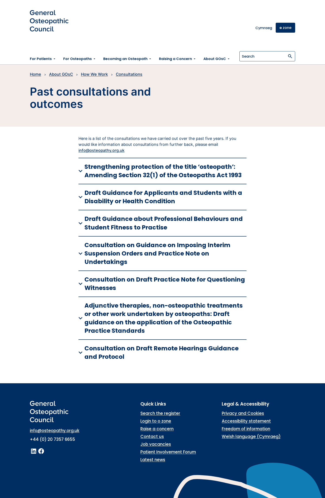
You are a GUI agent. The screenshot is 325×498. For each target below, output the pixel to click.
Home (35, 74)
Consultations (129, 74)
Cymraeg (263, 27)
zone (285, 27)
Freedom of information (246, 429)
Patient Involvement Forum (168, 452)
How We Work (94, 74)
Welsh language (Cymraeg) (251, 437)
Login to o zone (155, 421)
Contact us (152, 437)
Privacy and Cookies (243, 413)
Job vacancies (155, 444)
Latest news (152, 460)
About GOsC (61, 74)
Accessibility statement (246, 421)
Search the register (160, 413)
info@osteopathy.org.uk (101, 150)
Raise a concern (157, 429)
